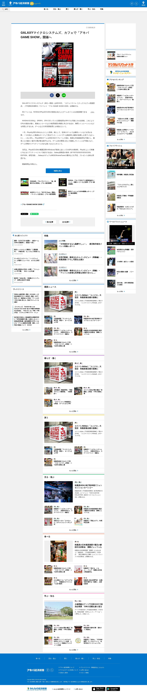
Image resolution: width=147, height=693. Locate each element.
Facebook (132, 3)
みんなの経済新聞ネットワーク (37, 689)
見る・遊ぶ (57, 9)
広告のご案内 (64, 672)
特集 (101, 9)
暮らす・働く (78, 9)
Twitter (136, 3)
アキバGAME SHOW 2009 (32, 204)
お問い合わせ (85, 670)
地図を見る (58, 171)
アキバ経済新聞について (67, 667)
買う (67, 9)
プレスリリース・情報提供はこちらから (92, 667)
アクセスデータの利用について (69, 670)
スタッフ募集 (85, 672)
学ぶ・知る (91, 9)
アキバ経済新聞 (19, 3)
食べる (46, 9)
